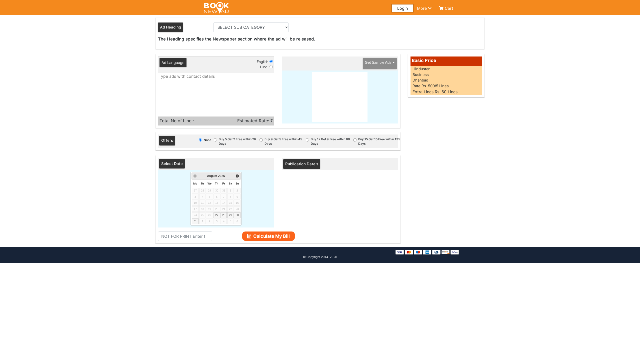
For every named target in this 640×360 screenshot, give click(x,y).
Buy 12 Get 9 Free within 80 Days (330, 141)
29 (230, 215)
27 (216, 215)
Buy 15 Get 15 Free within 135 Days (379, 141)
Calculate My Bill (271, 236)
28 (223, 215)
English (262, 62)
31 (195, 221)
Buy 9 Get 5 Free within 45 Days (283, 141)
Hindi (264, 67)
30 (237, 215)
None (207, 140)
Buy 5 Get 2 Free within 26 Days (237, 141)
